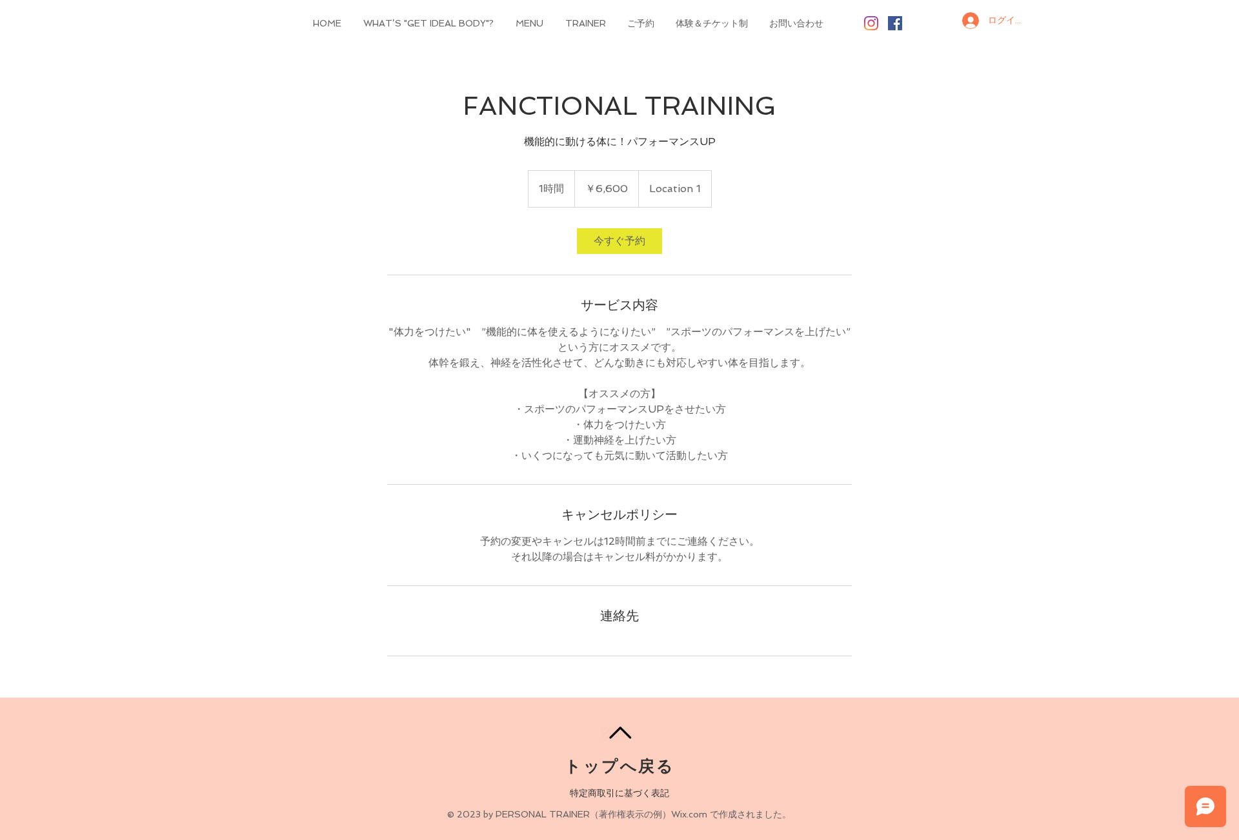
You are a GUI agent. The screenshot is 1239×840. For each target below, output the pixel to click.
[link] (619, 241)
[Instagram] (871, 23)
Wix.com (689, 814)
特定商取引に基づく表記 (619, 793)
